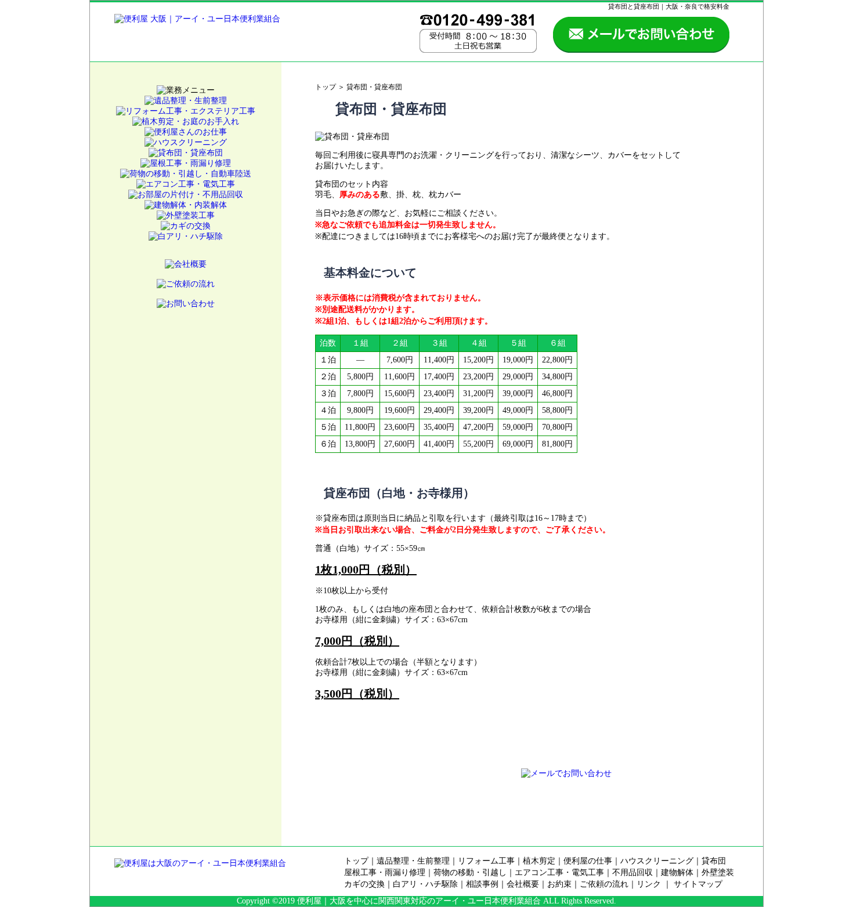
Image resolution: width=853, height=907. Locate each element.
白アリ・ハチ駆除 (425, 884)
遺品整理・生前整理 (413, 861)
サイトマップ (698, 884)
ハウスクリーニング (656, 861)
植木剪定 (539, 861)
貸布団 (714, 861)
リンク (649, 884)
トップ (325, 87)
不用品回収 (632, 872)
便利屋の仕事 (587, 861)
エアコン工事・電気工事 (559, 872)
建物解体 (677, 872)
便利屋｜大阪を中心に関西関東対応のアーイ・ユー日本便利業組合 (419, 901)
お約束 (559, 884)
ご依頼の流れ (604, 884)
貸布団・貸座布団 (374, 87)
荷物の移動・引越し (470, 872)
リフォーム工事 (486, 861)
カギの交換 (364, 884)
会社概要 (523, 884)
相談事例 (482, 884)
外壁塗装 (718, 872)
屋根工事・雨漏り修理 (384, 872)
